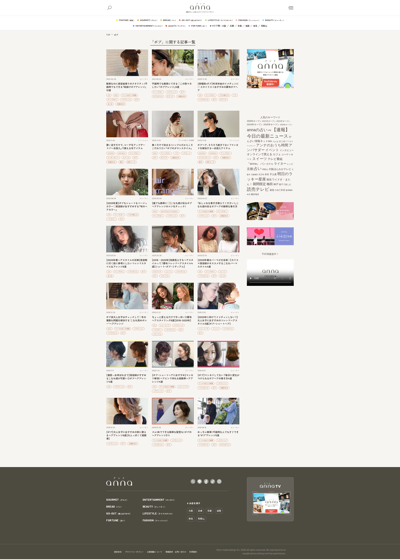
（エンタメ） (159, 499)
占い (258, 168)
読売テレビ (258, 189)
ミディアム (165, 276)
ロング (222, 276)
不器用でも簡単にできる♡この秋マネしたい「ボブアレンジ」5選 (172, 85)
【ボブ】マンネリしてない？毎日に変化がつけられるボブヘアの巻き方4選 (218, 377)
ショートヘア (164, 325)
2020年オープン (254, 121)
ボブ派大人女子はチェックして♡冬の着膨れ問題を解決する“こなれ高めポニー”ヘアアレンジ (126, 320)
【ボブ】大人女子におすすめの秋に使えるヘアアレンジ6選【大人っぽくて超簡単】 (126, 435)
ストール (126, 158)
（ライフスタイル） (158, 513)
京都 (240, 26)
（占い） (116, 520)
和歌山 (264, 26)
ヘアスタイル (203, 100)
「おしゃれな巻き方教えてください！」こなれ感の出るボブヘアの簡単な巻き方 (218, 205)
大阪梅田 (254, 174)
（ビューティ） (154, 506)
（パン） (114, 506)
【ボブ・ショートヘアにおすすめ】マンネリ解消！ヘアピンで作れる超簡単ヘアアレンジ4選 (172, 378)
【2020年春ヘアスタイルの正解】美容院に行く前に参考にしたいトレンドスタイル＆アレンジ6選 (126, 263)
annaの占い (257, 130)
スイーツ (259, 159)
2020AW (111, 153)
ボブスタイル (158, 96)
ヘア (234, 95)
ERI (109, 95)
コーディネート (113, 158)
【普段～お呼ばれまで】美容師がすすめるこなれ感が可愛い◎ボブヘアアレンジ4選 (126, 378)
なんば (275, 141)
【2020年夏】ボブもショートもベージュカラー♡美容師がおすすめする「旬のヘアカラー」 (126, 206)
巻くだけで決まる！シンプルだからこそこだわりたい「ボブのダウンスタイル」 (172, 147)
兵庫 (232, 26)
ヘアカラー (111, 219)
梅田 (270, 184)
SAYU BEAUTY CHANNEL (169, 211)
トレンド (216, 329)
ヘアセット (186, 153)
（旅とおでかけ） (119, 513)
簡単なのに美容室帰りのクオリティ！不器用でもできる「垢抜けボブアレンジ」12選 (126, 87)
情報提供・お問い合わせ (175, 552)
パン (263, 163)
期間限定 (259, 184)
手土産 (273, 174)
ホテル (269, 163)
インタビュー (287, 150)
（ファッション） (156, 520)
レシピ (290, 164)
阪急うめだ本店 (277, 190)
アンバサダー (112, 100)
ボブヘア (170, 96)
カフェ (277, 154)
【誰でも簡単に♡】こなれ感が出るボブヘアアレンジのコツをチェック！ (172, 205)
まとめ (110, 104)
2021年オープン (269, 121)
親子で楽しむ (285, 184)
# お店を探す (193, 503)
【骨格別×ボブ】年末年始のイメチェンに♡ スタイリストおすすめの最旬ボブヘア (218, 87)
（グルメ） (117, 499)
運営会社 (118, 552)
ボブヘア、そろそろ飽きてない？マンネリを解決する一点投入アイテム (218, 147)
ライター (280, 163)
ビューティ (144, 79)
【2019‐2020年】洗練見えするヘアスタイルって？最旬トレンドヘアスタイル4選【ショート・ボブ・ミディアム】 (172, 263)
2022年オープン (283, 121)
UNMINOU (121, 153)
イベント (272, 150)
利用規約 (193, 552)
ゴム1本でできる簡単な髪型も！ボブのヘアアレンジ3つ (172, 434)
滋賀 (247, 26)
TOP (108, 35)
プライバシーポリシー (134, 552)
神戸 (275, 184)
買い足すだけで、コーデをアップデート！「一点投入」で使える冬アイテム (125, 147)
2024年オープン (255, 124)
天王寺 (261, 174)
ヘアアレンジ (126, 100)
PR (269, 130)
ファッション (143, 140)
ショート (168, 272)
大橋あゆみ (121, 104)
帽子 (121, 162)
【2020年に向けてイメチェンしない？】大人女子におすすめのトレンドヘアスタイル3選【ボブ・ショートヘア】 (218, 320)
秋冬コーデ (131, 162)
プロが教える (224, 95)
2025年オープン (271, 124)
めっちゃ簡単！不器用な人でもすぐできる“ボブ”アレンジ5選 (218, 434)
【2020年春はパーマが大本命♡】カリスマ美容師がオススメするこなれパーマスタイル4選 (218, 263)
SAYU (116, 95)
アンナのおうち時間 (129, 95)
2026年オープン (286, 125)
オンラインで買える (259, 154)
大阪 (224, 26)
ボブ (136, 100)
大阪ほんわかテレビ (280, 169)
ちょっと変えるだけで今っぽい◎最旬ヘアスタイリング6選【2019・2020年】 (172, 319)
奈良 (255, 26)
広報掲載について (154, 552)
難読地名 (255, 194)
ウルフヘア (157, 272)
